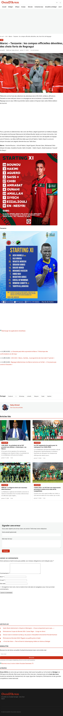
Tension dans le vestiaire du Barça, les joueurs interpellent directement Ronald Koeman (30, 635)
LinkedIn (29, 396)
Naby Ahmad (15, 50)
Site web (2, 583)
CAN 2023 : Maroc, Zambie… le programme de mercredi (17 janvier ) (32, 358)
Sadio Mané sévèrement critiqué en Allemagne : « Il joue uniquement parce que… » (28, 628)
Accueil (4, 7)
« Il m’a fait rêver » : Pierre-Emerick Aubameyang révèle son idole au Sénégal (26, 641)
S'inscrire (31, 657)
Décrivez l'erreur (7, 539)
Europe (23, 7)
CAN (2, 40)
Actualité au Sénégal (51, 7)
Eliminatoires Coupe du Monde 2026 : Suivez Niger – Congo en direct (24, 631)
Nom (2, 577)
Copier (42, 396)
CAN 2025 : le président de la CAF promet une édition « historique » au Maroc (13, 447)
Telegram (36, 396)
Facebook (10, 396)
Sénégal (10, 7)
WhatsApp (21, 396)
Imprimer (49, 396)
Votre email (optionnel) (9, 532)
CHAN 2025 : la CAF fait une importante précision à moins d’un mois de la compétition (47, 489)
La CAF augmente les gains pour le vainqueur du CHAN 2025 (45, 446)
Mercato (30, 7)
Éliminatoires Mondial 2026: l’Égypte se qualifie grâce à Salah (22, 638)
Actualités (4, 442)
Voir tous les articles (16, 407)
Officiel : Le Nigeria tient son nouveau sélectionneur (14, 488)
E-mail (2, 580)
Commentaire (5, 573)
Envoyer (6, 551)
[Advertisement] (31, 21)
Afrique (17, 7)
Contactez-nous (39, 7)
